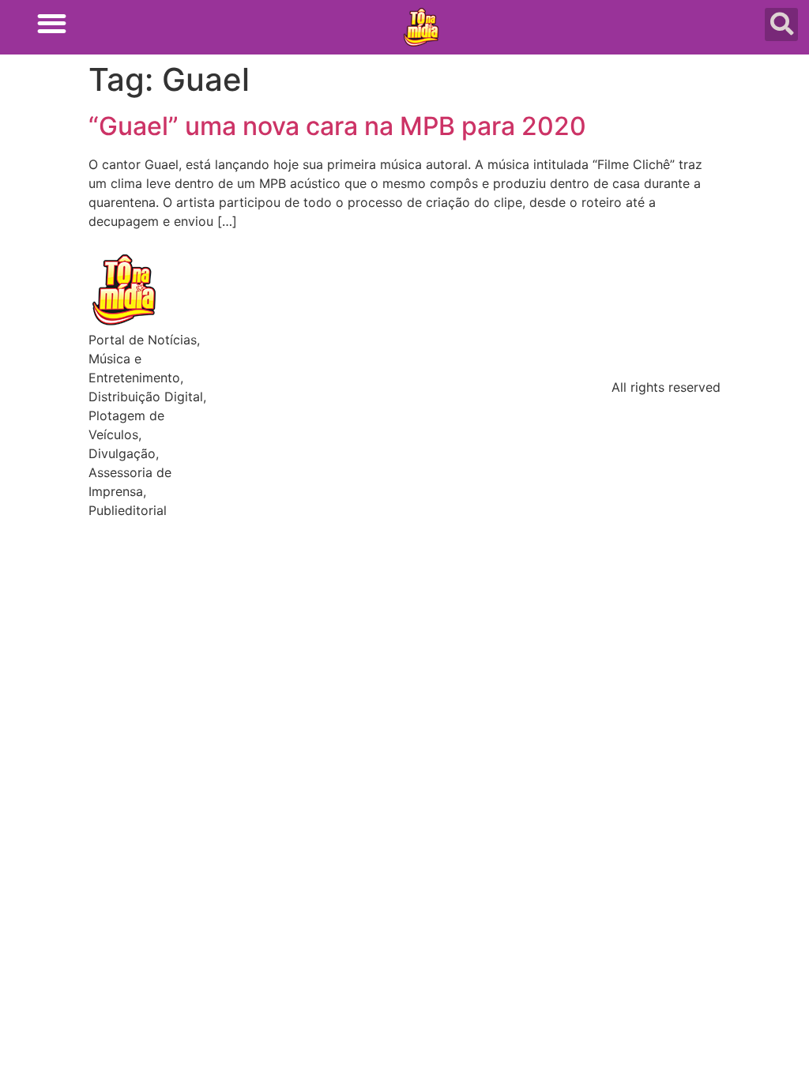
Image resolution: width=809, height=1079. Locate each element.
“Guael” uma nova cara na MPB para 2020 (337, 126)
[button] (51, 23)
